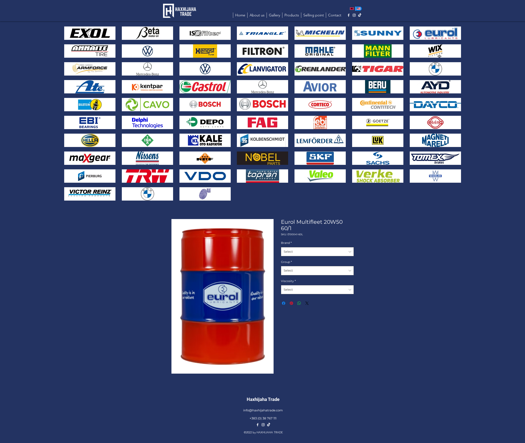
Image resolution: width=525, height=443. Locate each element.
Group (286, 262)
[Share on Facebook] (283, 303)
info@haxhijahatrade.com (263, 410)
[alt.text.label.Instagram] (354, 15)
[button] (291, 15)
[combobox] (317, 251)
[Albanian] (352, 9)
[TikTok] (360, 15)
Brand (286, 243)
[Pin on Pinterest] (291, 303)
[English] (358, 9)
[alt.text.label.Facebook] (349, 15)
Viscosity (288, 281)
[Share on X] (307, 303)
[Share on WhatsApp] (299, 303)
